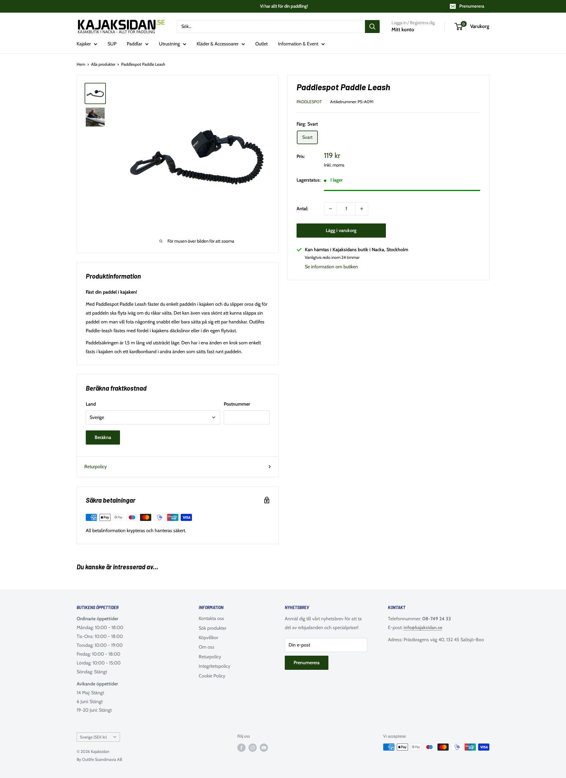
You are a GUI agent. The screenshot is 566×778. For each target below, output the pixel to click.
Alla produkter (103, 64)
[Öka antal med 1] (362, 209)
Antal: (302, 208)
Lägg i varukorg (341, 230)
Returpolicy (95, 466)
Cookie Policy (212, 676)
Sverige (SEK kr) (93, 737)
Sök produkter (212, 628)
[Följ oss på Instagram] (253, 748)
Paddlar (134, 44)
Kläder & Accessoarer (217, 44)
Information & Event (298, 44)
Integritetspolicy (214, 666)
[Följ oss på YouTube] (264, 748)
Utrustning (169, 44)
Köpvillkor (208, 637)
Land (91, 404)
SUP (112, 44)
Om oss (206, 647)
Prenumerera (471, 6)
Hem (81, 64)
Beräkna (103, 437)
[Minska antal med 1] (330, 209)
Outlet (261, 44)
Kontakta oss (211, 618)
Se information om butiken (331, 266)
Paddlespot (309, 101)
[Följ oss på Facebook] (241, 748)
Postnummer (237, 404)
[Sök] (372, 26)
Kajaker (84, 44)
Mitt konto (402, 29)
